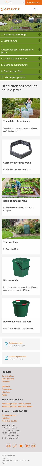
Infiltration (6, 386)
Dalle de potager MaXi (14, 77)
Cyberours (17, 460)
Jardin (4, 395)
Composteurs (10, 40)
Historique (6, 418)
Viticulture (6, 392)
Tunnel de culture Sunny (15, 58)
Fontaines (6, 382)
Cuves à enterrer (8, 376)
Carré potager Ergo (12, 71)
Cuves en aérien (8, 379)
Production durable (9, 421)
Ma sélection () (34, 2)
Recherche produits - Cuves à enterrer (16, 404)
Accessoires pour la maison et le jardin (17, 51)
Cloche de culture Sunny (15, 65)
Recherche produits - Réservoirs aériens (17, 406)
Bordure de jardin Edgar (15, 34)
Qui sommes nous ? (9, 415)
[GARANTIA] (10, 9)
